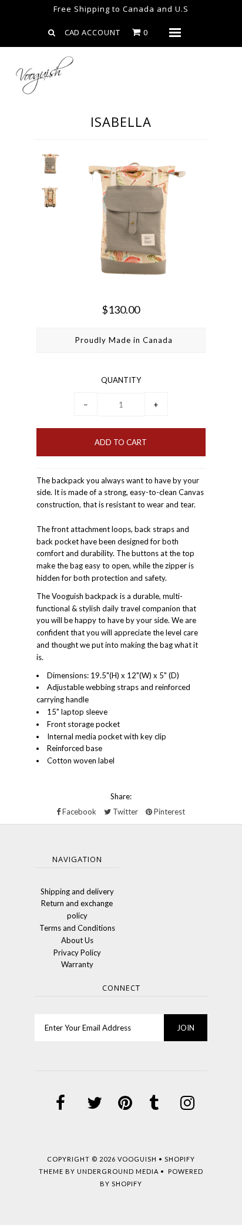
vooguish (137, 1159)
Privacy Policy (77, 952)
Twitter (124, 811)
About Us (77, 940)
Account (101, 32)
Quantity (121, 380)
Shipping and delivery (77, 891)
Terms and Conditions (77, 928)
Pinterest (168, 811)
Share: (121, 796)
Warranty (77, 964)
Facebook (78, 811)
